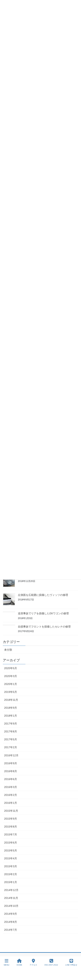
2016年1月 (10, 802)
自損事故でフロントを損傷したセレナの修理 (44, 626)
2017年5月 (10, 739)
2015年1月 (10, 882)
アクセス (33, 965)
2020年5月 (10, 668)
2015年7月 (10, 834)
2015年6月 (10, 842)
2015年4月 (10, 858)
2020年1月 (10, 684)
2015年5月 (10, 850)
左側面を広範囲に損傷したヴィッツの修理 (43, 594)
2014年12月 (11, 890)
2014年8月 (10, 921)
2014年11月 (11, 897)
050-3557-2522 (51, 965)
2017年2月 (10, 747)
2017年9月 (10, 723)
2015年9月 (10, 818)
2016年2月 (10, 794)
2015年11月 (11, 810)
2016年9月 (10, 763)
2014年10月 (11, 905)
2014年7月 (10, 929)
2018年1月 (10, 715)
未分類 (8, 649)
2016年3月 (10, 787)
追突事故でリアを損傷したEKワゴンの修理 (43, 613)
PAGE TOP (75, 951)
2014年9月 (10, 913)
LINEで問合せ (71, 965)
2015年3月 (10, 866)
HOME (19, 965)
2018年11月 (11, 699)
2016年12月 (11, 755)
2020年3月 (10, 676)
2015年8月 (10, 826)
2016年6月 (10, 779)
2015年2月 (10, 874)
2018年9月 (10, 707)
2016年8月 (10, 771)
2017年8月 (10, 731)
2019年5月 (10, 691)
